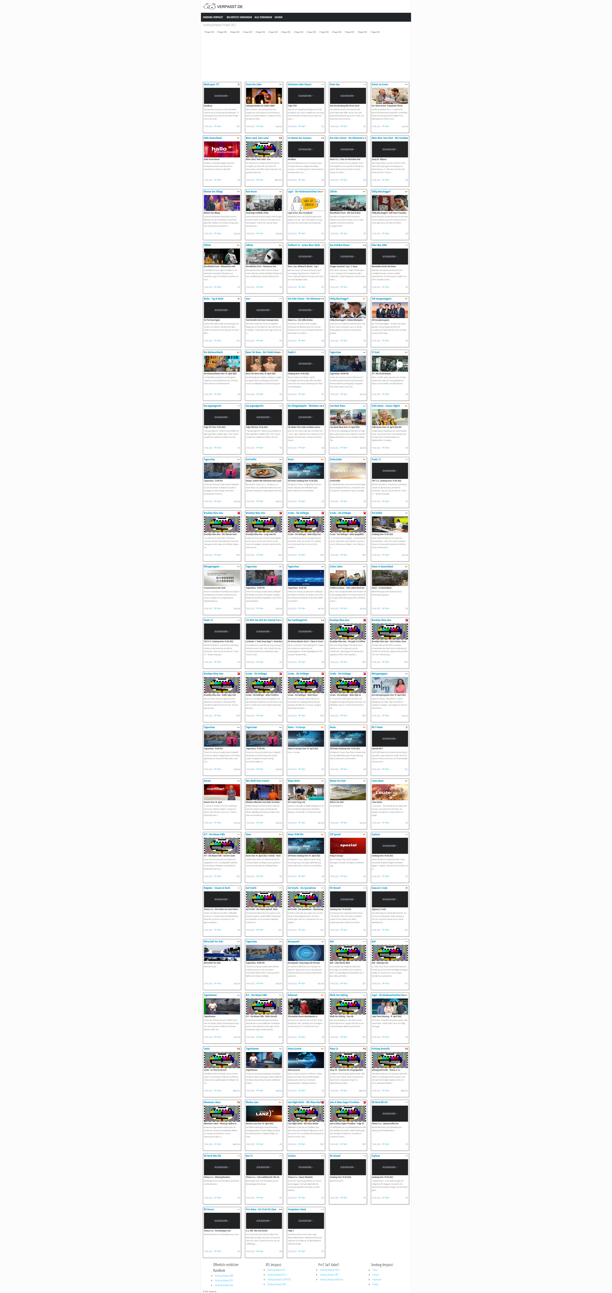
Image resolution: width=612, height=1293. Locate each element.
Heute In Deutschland (382, 566)
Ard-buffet (251, 459)
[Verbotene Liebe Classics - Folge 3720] (306, 95)
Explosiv (376, 834)
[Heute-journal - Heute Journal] (306, 1059)
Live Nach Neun (337, 406)
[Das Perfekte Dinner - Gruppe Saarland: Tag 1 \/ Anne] (348, 256)
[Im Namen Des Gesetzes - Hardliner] (306, 149)
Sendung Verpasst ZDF (224, 1280)
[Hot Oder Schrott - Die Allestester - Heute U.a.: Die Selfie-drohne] (306, 310)
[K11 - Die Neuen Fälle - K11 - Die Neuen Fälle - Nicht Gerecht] (264, 1006)
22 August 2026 (311, 32)
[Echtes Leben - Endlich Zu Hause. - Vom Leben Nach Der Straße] (348, 577)
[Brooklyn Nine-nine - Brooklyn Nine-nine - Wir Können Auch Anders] (222, 524)
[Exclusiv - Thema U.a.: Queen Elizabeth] (306, 1167)
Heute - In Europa (296, 727)
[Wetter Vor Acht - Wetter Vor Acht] (348, 792)
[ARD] (280, 84)
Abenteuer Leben (212, 1102)
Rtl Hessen (209, 1209)
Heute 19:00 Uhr (295, 834)
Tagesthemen (210, 995)
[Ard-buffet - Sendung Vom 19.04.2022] (390, 524)
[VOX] (322, 137)
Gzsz (248, 298)
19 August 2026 (349, 32)
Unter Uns (335, 84)
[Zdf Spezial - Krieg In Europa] (348, 845)
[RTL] (322, 84)
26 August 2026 (260, 32)
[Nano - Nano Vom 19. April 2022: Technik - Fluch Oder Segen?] (264, 845)
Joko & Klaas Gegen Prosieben (344, 1102)
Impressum (377, 1279)
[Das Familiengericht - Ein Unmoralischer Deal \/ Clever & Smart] (306, 631)
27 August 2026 (247, 32)
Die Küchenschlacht (213, 352)
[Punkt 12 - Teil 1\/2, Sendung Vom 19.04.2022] (390, 470)
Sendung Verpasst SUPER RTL (279, 1279)
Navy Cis (334, 1048)
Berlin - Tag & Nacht (213, 298)
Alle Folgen (217, 126)
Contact (375, 1274)
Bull (332, 941)
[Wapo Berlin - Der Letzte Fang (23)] (306, 792)
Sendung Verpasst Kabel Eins (331, 1279)
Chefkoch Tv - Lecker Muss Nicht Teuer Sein (304, 246)
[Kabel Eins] (280, 137)
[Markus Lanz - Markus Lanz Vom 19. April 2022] (264, 1113)
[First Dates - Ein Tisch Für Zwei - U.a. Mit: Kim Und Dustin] (264, 1220)
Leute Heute (377, 780)
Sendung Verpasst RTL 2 (277, 1274)
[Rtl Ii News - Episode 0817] (390, 738)
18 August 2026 (362, 32)
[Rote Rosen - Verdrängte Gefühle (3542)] (264, 202)
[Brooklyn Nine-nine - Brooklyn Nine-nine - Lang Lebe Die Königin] (264, 524)
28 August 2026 (235, 32)
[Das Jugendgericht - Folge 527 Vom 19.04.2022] (222, 417)
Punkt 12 (376, 459)
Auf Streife (251, 888)
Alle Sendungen (263, 17)
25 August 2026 (273, 32)
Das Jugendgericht (212, 406)
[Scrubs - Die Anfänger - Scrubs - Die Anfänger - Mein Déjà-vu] (348, 684)
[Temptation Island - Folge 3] (306, 1220)
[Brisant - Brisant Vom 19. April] (222, 792)
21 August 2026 (324, 32)
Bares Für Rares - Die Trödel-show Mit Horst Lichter (262, 353)
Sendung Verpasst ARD (224, 1275)
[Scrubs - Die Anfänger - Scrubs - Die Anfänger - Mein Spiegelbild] (348, 524)
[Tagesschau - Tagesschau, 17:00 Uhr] (264, 738)
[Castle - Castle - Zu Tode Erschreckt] (222, 1059)
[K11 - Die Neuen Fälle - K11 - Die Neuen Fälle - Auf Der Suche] (222, 845)
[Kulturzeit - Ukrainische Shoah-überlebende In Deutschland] (306, 1006)
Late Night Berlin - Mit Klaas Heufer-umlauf (306, 1103)
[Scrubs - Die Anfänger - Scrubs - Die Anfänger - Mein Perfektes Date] (264, 684)
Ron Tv (249, 1155)
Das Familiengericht (297, 620)
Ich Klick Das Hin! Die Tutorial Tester (264, 620)
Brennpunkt (293, 941)
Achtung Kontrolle (381, 1048)
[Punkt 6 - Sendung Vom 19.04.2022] (306, 363)
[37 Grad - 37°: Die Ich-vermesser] (390, 363)
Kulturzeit (292, 995)
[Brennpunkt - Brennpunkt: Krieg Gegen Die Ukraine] (306, 952)
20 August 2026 (337, 32)
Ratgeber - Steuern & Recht (217, 888)
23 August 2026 (298, 32)
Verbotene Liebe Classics (300, 84)
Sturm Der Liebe (254, 84)
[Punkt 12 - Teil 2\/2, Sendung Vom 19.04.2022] (222, 631)
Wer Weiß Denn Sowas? (258, 780)
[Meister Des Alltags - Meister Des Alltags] (222, 202)
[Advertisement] (298, 58)
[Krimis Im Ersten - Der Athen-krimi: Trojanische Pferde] (390, 95)
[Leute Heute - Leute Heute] (390, 792)
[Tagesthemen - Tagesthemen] (222, 1006)
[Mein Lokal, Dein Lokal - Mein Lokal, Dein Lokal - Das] (264, 149)
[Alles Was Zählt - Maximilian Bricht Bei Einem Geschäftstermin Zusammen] (390, 256)
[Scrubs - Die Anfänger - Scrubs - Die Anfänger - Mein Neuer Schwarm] (306, 684)
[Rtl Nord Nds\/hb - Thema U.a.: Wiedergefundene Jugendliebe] (222, 1167)
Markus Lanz (252, 1102)
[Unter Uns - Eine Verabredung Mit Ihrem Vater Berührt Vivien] (348, 95)
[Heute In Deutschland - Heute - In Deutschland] (390, 577)
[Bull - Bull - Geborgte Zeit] (390, 952)
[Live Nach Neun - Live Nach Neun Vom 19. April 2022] (348, 417)
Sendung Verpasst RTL (276, 1270)
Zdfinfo (333, 191)
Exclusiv (292, 1155)
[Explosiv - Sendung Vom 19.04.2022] (390, 845)
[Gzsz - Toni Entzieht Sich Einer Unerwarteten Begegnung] (264, 310)
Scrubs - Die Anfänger (298, 513)
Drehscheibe (336, 459)
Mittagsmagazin (211, 566)
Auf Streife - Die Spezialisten (302, 888)
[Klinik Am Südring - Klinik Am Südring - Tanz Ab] (348, 1006)
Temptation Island (297, 1209)
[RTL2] (238, 84)
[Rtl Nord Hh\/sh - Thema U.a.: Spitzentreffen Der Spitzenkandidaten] (390, 1113)
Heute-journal (294, 1048)
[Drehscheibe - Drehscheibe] (348, 470)
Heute (291, 459)
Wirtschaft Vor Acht (213, 941)
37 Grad (375, 352)
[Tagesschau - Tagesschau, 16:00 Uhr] (222, 738)
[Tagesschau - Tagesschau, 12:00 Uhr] (222, 470)
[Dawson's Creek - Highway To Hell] (390, 899)
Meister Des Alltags (213, 191)
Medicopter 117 (211, 84)
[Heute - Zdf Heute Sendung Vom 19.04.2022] (306, 470)
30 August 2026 (209, 32)
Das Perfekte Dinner (340, 245)
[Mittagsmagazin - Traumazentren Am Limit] (222, 577)
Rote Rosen (251, 191)
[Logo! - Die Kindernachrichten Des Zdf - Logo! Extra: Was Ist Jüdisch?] (306, 202)
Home (374, 1270)
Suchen (278, 17)
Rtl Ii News (377, 727)
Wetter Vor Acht (338, 780)
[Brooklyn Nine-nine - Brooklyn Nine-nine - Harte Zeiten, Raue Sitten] (390, 631)
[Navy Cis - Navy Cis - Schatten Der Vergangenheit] (348, 1059)
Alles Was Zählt (379, 245)
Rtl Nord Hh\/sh (380, 1102)
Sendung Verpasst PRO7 (329, 1270)
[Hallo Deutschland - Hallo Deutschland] (222, 149)
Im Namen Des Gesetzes (299, 138)
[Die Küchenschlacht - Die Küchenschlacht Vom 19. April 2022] (222, 363)
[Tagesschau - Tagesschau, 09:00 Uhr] (348, 363)
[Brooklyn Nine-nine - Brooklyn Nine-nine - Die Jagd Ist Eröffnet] (348, 631)
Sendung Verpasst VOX (276, 1284)
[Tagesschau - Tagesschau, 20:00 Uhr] (264, 952)
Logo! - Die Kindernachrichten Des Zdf (304, 193)
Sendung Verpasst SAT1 (329, 1274)
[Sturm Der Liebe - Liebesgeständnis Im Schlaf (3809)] (264, 95)
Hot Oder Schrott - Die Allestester (346, 138)
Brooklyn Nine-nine (213, 513)
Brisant (207, 780)
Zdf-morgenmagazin (381, 298)
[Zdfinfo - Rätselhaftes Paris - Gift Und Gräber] (348, 202)
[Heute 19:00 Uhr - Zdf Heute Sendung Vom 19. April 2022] (306, 845)
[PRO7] (238, 512)
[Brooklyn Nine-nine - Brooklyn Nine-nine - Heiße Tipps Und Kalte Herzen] (222, 684)
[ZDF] (238, 137)
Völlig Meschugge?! (381, 191)
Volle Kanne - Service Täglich (386, 406)
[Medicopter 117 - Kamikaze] (222, 95)
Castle (207, 1048)
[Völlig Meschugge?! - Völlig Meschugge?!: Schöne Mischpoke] (348, 310)
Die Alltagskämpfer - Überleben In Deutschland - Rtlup (304, 407)
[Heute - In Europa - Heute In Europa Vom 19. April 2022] (306, 738)
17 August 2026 (375, 32)
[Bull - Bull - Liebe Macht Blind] (348, 952)
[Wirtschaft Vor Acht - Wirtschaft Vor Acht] (222, 952)
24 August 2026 (286, 32)
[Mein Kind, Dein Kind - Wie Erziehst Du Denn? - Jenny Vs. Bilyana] (390, 149)
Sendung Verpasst (213, 17)
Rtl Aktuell (335, 888)
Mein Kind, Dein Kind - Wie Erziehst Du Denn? (389, 139)
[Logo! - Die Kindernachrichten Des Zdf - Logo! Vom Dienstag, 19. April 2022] (390, 1006)
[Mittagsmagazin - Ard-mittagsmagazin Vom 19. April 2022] (390, 684)
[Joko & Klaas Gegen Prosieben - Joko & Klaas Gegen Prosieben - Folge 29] (348, 1113)
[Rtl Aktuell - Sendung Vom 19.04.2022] (348, 899)
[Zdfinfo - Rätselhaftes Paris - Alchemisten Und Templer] (222, 256)
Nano (248, 834)
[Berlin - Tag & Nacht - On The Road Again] (222, 310)
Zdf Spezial (335, 834)
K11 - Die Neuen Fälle (214, 834)
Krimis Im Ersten (380, 84)
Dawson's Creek (379, 888)
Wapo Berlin (294, 780)
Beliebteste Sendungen (239, 17)
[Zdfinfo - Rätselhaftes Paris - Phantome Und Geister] (264, 256)
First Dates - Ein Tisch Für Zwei (261, 1209)
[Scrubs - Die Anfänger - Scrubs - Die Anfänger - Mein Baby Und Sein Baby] (306, 524)
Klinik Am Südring (339, 995)
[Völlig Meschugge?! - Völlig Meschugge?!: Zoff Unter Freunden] (390, 202)
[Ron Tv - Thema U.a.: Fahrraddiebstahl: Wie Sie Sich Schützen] (264, 1167)
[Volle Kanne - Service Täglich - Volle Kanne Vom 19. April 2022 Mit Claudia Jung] (390, 417)
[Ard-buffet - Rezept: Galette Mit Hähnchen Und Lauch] (264, 470)
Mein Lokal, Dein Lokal (257, 138)
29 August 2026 (222, 32)
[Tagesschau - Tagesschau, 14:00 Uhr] (264, 577)
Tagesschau (335, 352)
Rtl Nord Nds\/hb (212, 1155)
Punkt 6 (291, 352)
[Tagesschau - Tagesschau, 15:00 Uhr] (306, 577)
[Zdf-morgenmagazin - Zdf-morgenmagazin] (390, 310)
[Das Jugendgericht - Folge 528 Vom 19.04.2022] (264, 417)
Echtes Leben (336, 566)
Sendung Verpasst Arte (224, 1285)
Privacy (375, 1284)
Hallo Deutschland (213, 138)
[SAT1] (238, 834)
